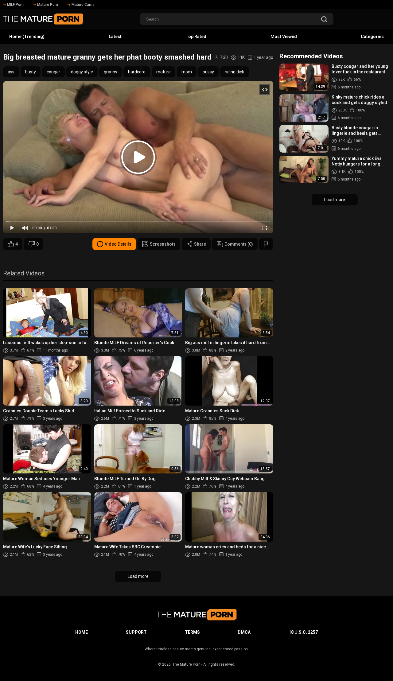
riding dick (234, 71)
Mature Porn (47, 4)
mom (186, 71)
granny (110, 71)
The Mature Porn (186, 664)
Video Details (118, 244)
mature (163, 71)
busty (30, 71)
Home (81, 632)
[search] (324, 19)
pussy (208, 71)
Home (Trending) (27, 36)
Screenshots (163, 244)
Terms (192, 632)
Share (200, 244)
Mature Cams (83, 4)
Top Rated (195, 36)
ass (11, 71)
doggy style (82, 71)
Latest (115, 36)
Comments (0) (238, 244)
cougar (53, 71)
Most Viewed (283, 36)
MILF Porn (15, 4)
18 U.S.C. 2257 (303, 632)
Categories (372, 36)
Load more (138, 576)
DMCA (244, 632)
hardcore (137, 71)
